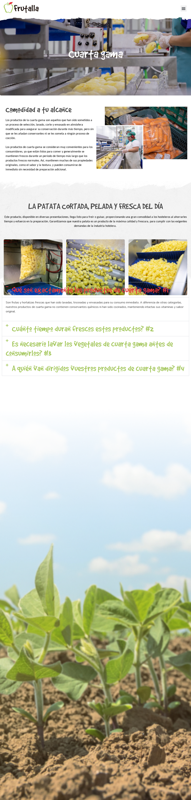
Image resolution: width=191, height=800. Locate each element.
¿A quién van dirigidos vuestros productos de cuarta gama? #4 (97, 368)
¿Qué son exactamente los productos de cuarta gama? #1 (89, 289)
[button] (184, 8)
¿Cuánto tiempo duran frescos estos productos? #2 (82, 328)
